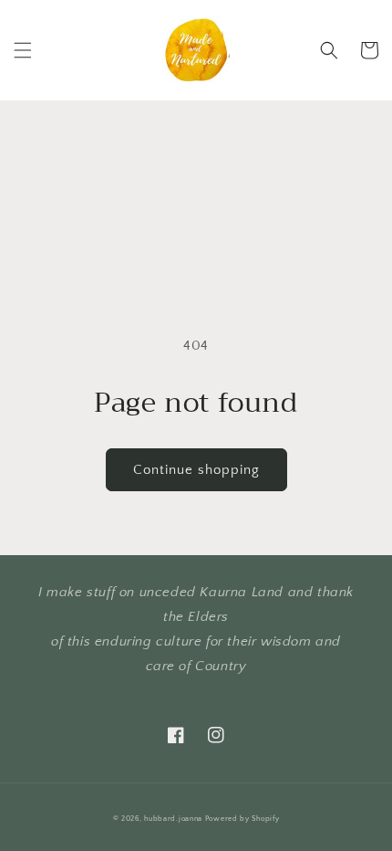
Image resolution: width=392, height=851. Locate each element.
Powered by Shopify (242, 818)
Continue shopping (196, 470)
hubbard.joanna (173, 818)
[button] (23, 50)
